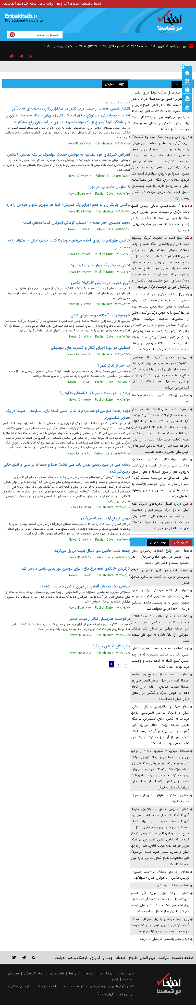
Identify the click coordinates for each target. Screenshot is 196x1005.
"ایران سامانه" (105, 994)
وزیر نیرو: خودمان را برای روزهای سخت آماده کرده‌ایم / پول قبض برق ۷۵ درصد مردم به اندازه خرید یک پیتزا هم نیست (160, 925)
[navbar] (191, 46)
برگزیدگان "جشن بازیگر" (111, 646)
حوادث (60, 958)
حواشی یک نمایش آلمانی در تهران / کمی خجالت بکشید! (85, 586)
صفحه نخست (183, 958)
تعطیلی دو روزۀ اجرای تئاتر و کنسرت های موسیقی (90, 348)
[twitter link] (14, 957)
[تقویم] (187, 98)
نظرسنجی (8, 3)
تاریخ (133, 958)
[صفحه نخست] (187, 72)
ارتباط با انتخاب (91, 3)
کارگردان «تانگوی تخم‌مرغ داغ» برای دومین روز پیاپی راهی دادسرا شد (75, 569)
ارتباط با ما (106, 973)
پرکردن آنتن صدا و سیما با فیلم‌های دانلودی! (95, 393)
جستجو (127, 979)
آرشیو (115, 979)
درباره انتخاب (126, 973)
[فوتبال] (187, 89)
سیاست (163, 958)
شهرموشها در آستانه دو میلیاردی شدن (100, 315)
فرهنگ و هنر (78, 958)
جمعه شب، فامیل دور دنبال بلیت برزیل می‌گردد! (91, 551)
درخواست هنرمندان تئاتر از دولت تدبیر (99, 619)
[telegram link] (24, 957)
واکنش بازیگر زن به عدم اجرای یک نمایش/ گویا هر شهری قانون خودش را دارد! (67, 205)
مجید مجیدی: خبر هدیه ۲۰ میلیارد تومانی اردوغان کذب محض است (76, 223)
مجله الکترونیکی (34, 973)
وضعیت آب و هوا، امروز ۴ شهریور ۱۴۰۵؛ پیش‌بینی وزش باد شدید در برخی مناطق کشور (160, 576)
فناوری (95, 958)
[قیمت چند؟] (187, 81)
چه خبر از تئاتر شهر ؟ (113, 366)
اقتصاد (121, 958)
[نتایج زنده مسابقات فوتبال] (187, 107)
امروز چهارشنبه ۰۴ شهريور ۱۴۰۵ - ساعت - (156, 46)
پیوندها (74, 3)
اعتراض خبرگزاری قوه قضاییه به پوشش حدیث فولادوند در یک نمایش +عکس (68, 155)
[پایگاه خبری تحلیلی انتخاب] (171, 23)
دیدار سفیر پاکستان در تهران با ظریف (164, 939)
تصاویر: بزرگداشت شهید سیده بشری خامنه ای (160, 398)
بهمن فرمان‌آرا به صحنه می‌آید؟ (105, 518)
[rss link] (33, 957)
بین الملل (147, 958)
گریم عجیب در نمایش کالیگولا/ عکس (100, 283)
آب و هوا (61, 3)
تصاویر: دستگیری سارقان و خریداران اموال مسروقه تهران (160, 798)
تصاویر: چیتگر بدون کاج (173, 885)
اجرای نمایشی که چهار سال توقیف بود (100, 265)
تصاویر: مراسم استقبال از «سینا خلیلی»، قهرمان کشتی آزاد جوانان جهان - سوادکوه (160, 874)
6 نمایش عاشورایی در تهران (108, 187)
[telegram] (21, 56)
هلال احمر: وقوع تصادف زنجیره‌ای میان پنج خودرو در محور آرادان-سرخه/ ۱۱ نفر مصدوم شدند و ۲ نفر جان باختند (160, 557)
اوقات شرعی (46, 3)
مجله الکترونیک (26, 3)
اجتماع (108, 958)
